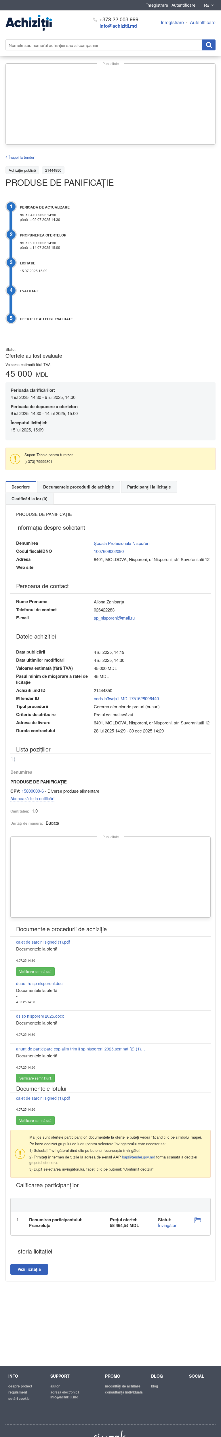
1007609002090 (109, 551)
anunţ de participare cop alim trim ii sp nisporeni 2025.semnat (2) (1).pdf (81, 1049)
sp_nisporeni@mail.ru (114, 618)
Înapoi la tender (21, 157)
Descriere (21, 487)
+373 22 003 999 (118, 19)
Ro (206, 5)
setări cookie (19, 1398)
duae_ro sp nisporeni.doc (39, 983)
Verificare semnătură (35, 971)
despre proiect (20, 1386)
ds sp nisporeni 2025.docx (40, 1016)
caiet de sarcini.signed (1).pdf (43, 942)
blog (154, 1386)
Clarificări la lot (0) (29, 498)
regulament (17, 1392)
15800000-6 (33, 791)
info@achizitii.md (118, 25)
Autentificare (183, 5)
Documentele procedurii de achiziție (78, 487)
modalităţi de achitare (122, 1386)
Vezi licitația (29, 1269)
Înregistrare (157, 5)
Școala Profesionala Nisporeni (122, 543)
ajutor (55, 1386)
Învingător (167, 1225)
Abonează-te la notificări (32, 798)
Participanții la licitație (149, 487)
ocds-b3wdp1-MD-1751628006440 (126, 698)
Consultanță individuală (124, 1392)
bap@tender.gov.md (138, 1157)
